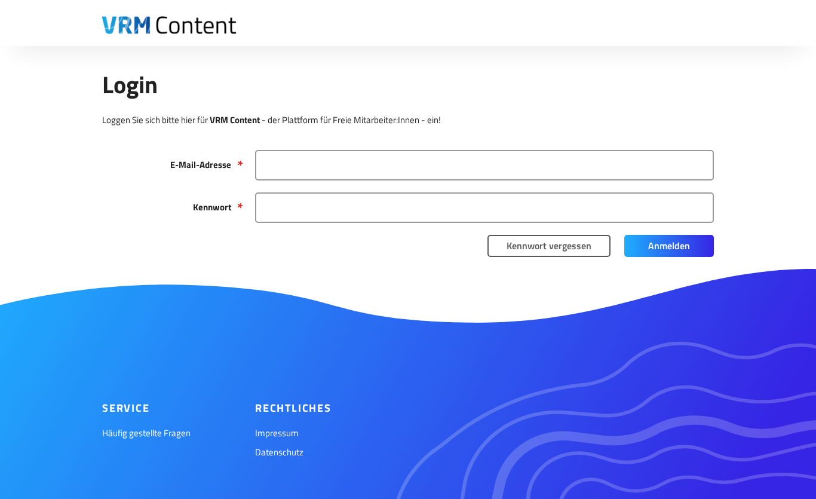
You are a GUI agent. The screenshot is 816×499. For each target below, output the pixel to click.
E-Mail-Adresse (200, 165)
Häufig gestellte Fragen (146, 433)
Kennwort (212, 207)
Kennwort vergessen (549, 245)
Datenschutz (279, 452)
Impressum (277, 433)
